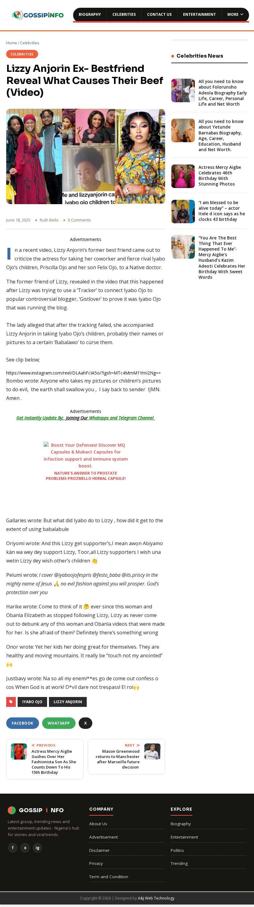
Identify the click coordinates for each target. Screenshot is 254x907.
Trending (179, 863)
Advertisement (103, 837)
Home (11, 43)
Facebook (22, 723)
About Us (98, 823)
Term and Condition (108, 876)
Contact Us (159, 14)
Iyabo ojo (32, 701)
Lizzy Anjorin (68, 701)
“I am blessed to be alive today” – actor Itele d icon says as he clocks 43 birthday (222, 211)
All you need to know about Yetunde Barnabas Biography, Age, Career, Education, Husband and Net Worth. (221, 135)
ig (37, 847)
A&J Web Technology (156, 898)
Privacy (96, 863)
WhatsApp (59, 723)
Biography (90, 14)
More (233, 14)
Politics (177, 850)
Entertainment (199, 14)
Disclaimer (99, 850)
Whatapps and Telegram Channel (122, 418)
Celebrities (124, 14)
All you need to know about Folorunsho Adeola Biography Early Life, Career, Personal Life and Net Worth (223, 93)
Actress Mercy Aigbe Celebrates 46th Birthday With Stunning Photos (220, 175)
